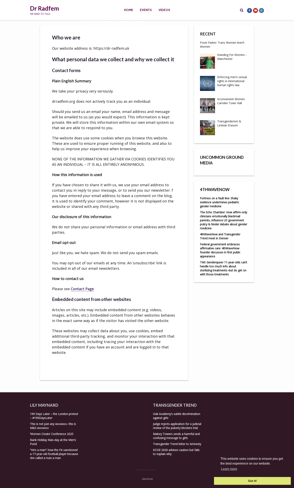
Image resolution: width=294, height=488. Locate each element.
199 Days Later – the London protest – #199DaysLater (54, 416)
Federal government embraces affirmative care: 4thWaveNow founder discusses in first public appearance (220, 250)
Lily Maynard (44, 405)
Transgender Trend (175, 405)
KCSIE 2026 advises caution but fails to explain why (176, 452)
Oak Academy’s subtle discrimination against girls (176, 416)
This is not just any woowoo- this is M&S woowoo (53, 426)
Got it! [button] (252, 480)
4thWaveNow (215, 189)
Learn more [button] (229, 469)
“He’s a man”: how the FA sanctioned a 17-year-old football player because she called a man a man (54, 454)
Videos (164, 10)
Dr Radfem (44, 8)
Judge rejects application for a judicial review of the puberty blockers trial (177, 426)
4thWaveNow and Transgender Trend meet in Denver (220, 236)
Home (128, 10)
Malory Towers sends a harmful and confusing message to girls (176, 436)
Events (146, 10)
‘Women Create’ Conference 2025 (51, 434)
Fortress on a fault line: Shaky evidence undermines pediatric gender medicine (219, 202)
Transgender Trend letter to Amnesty (177, 444)
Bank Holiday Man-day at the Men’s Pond (53, 442)
